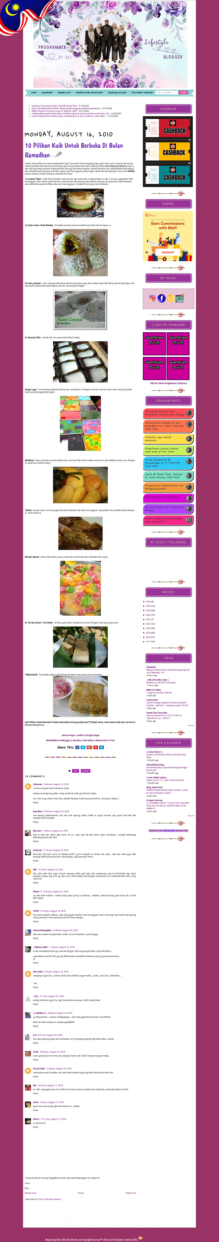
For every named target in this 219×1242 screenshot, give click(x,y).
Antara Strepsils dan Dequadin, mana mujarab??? (164, 520)
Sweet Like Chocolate (156, 712)
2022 (148, 619)
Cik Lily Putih (39, 1068)
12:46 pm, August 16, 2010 (65, 930)
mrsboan (37, 850)
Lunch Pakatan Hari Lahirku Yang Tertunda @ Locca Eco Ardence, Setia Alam (68, 116)
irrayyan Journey (154, 800)
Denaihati (151, 667)
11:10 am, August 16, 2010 (55, 850)
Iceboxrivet (152, 700)
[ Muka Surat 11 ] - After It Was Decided (165, 780)
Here (59, 1240)
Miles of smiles (153, 690)
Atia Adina (38, 971)
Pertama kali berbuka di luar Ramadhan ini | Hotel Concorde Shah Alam (164, 426)
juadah (85, 771)
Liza (35, 1035)
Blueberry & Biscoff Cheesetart (161, 682)
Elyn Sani (37, 830)
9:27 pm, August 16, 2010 (50, 1035)
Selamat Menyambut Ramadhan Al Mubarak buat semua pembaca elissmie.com (70, 113)
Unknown (37, 784)
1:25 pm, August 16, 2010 (62, 947)
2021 (148, 624)
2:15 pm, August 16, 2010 (56, 971)
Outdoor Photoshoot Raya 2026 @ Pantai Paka (54, 106)
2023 (148, 615)
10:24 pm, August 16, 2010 (52, 1052)
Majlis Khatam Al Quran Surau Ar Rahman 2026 (54, 111)
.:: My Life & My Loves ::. (157, 679)
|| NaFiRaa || (40, 1013)
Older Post (131, 1193)
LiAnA (35, 1102)
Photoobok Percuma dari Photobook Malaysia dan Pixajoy (164, 413)
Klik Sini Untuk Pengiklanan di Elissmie (168, 383)
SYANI (36, 911)
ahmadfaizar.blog (155, 764)
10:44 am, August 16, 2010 (56, 784)
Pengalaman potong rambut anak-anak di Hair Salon (161, 450)
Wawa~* (37, 891)
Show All (191, 725)
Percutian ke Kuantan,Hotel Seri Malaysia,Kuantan (164, 487)
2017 (148, 641)
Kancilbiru (38, 811)
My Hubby (88, 740)
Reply (35, 802)
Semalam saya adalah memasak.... (158, 439)
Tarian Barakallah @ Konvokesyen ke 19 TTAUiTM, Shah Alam (162, 463)
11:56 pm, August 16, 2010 (59, 1068)
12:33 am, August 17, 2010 (50, 1085)
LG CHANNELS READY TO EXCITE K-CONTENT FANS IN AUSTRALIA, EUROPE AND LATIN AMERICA (168, 806)
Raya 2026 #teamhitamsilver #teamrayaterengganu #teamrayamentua (66, 108)
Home (81, 1193)
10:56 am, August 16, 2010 (56, 811)
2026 (148, 601)
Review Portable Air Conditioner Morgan (164, 509)
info (75, 771)
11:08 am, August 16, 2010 (55, 830)
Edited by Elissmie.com (72, 1240)
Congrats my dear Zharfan (159, 693)
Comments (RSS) (130, 1240)
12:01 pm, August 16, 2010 (55, 891)
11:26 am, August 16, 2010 (50, 869)
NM (34, 869)
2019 (148, 632)
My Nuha (77, 740)
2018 (148, 637)
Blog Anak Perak (154, 787)
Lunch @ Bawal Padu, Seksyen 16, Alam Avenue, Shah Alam (163, 476)
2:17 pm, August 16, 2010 (52, 996)
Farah (35, 1052)
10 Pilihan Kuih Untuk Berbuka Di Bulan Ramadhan (74, 150)
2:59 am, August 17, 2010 (52, 1102)
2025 (148, 606)
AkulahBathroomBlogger (58, 740)
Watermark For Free (105, 740)
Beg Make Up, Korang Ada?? (162, 497)
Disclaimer (118, 1240)
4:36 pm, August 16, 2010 (60, 1013)
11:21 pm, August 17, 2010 (53, 1119)
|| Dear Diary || (154, 752)
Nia (34, 1085)
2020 (148, 628)
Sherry (36, 1119)
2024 (148, 610)
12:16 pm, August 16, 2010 (53, 911)
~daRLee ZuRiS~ (41, 947)
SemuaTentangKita (42, 930)
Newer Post (30, 1193)
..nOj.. (35, 996)
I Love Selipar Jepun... (157, 777)
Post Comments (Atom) (49, 1199)
